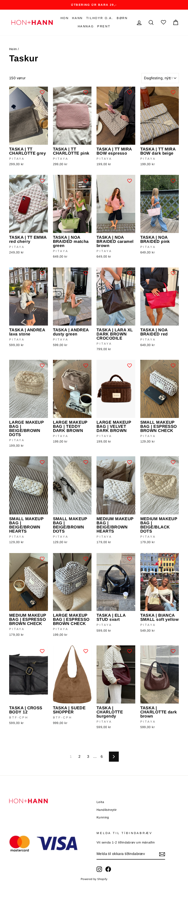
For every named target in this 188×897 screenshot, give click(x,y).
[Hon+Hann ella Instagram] (99, 869)
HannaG (86, 26)
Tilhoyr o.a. (99, 18)
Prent (103, 26)
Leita (100, 802)
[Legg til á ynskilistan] (42, 92)
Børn (122, 18)
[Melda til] (162, 854)
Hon (65, 18)
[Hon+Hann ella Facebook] (108, 869)
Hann (77, 18)
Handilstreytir (107, 810)
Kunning (103, 817)
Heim (13, 49)
